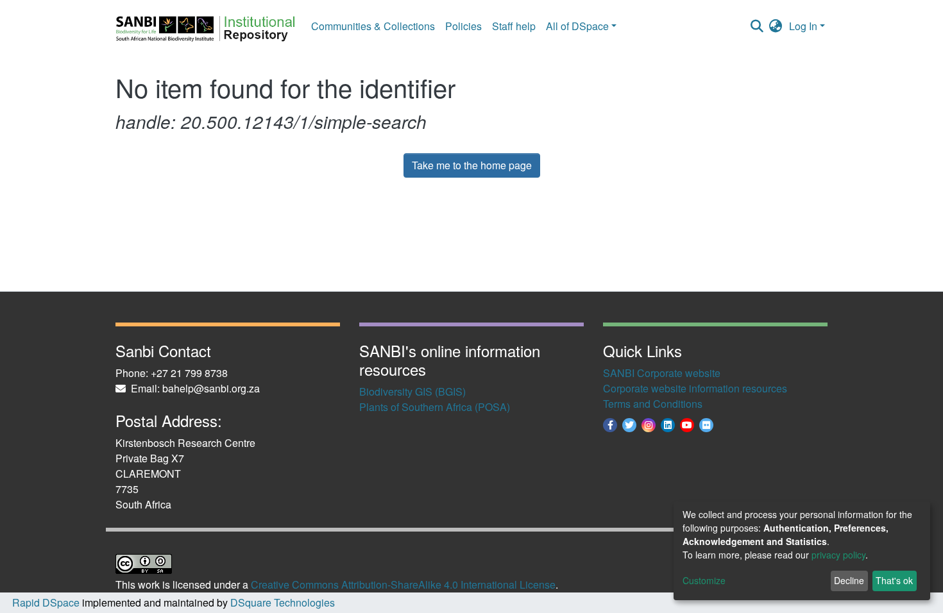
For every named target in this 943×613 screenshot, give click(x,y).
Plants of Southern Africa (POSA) (434, 406)
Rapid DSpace (46, 602)
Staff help (514, 26)
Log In (803, 26)
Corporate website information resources (695, 388)
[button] (775, 26)
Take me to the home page (472, 165)
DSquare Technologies (281, 602)
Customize (704, 580)
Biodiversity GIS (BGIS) (412, 391)
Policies (463, 26)
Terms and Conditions (652, 403)
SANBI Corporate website (661, 372)
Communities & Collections (373, 26)
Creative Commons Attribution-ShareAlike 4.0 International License (403, 584)
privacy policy (838, 554)
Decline (849, 580)
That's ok (894, 580)
